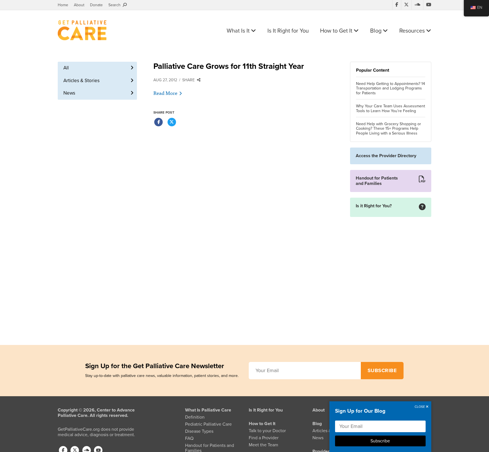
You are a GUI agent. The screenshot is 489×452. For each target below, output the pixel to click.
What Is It (239, 30)
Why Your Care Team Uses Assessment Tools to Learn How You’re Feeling (390, 108)
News (69, 93)
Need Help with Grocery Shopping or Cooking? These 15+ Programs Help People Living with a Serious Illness (388, 129)
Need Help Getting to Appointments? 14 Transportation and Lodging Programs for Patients (390, 89)
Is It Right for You (288, 30)
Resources (412, 30)
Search (115, 5)
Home (63, 5)
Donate (96, 5)
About (79, 5)
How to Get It (337, 30)
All (66, 68)
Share (189, 80)
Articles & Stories (81, 81)
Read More (165, 93)
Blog (376, 30)
